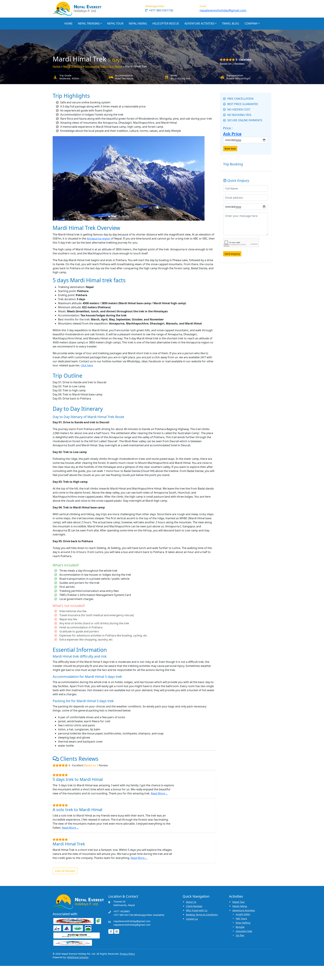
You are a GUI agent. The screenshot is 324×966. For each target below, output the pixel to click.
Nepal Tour (115, 23)
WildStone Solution (78, 957)
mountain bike (244, 931)
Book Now (230, 148)
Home (68, 23)
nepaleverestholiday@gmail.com (223, 10)
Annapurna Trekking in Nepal (103, 66)
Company (251, 23)
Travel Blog (230, 23)
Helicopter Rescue (165, 23)
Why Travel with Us (196, 910)
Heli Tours (241, 918)
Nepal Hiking (138, 23)
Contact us (192, 918)
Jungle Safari (243, 914)
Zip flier (240, 935)
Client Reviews (194, 906)
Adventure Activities (199, 23)
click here (87, 365)
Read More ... (159, 793)
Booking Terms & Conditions (202, 914)
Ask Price (232, 133)
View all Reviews (65, 871)
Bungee (240, 927)
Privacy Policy (127, 953)
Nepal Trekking (89, 23)
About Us (191, 902)
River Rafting (243, 922)
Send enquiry (232, 253)
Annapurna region (98, 238)
